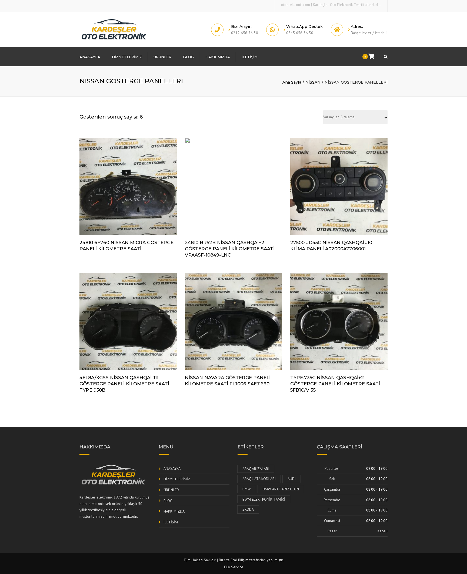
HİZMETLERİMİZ (127, 57)
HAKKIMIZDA (217, 57)
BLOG (188, 57)
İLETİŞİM (250, 57)
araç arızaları (255, 468)
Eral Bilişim (239, 559)
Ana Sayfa (291, 82)
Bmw (246, 489)
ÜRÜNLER (162, 57)
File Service (233, 567)
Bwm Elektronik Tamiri (263, 499)
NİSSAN (313, 82)
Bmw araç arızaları (281, 489)
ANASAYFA (89, 57)
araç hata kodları (259, 478)
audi (292, 478)
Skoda (248, 509)
